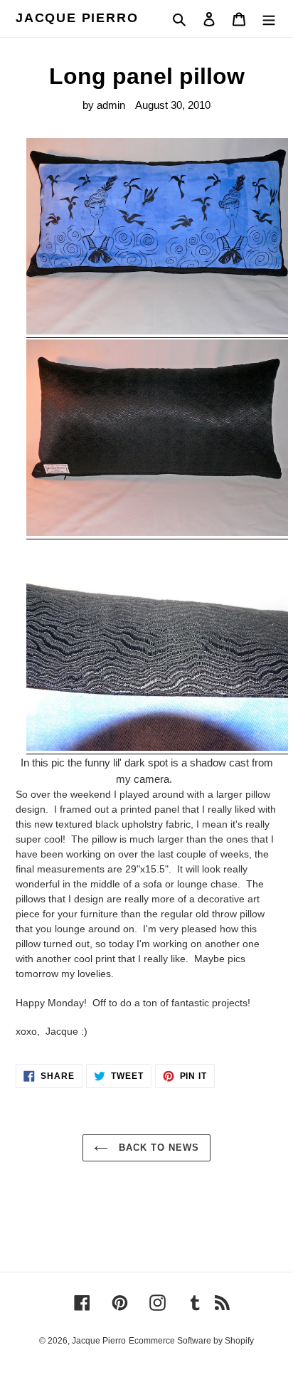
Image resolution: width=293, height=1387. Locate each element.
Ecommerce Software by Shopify (191, 1341)
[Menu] (269, 19)
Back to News (157, 1147)
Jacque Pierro (77, 18)
